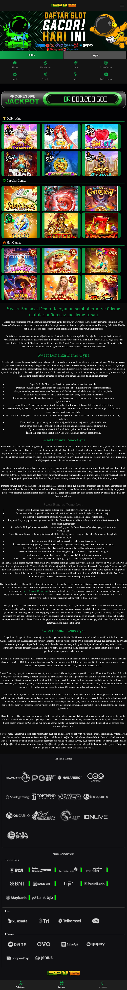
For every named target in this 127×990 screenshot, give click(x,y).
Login (95, 55)
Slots (75, 67)
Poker (76, 79)
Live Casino (106, 67)
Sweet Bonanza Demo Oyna (35, 591)
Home (15, 67)
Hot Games (45, 67)
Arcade (45, 79)
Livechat (103, 987)
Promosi (61, 987)
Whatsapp (20, 987)
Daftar (31, 55)
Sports (15, 79)
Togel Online (106, 79)
